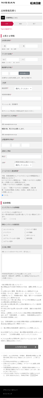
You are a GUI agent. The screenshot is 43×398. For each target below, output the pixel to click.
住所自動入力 (24, 73)
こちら (27, 184)
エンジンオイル (9, 229)
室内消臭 (29, 238)
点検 (3, 162)
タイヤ (6, 235)
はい (5, 219)
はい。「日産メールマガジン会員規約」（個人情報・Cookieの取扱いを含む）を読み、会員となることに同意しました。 (19, 190)
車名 (3, 156)
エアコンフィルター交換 (12, 238)
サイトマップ (7, 394)
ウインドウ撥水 (32, 229)
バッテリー (7, 232)
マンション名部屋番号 (10, 104)
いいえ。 (6, 195)
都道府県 (5, 88)
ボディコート (31, 235)
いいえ (14, 219)
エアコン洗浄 (8, 241)
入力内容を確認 (21, 347)
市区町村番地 (6, 94)
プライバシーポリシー (10, 390)
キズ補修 (29, 232)
